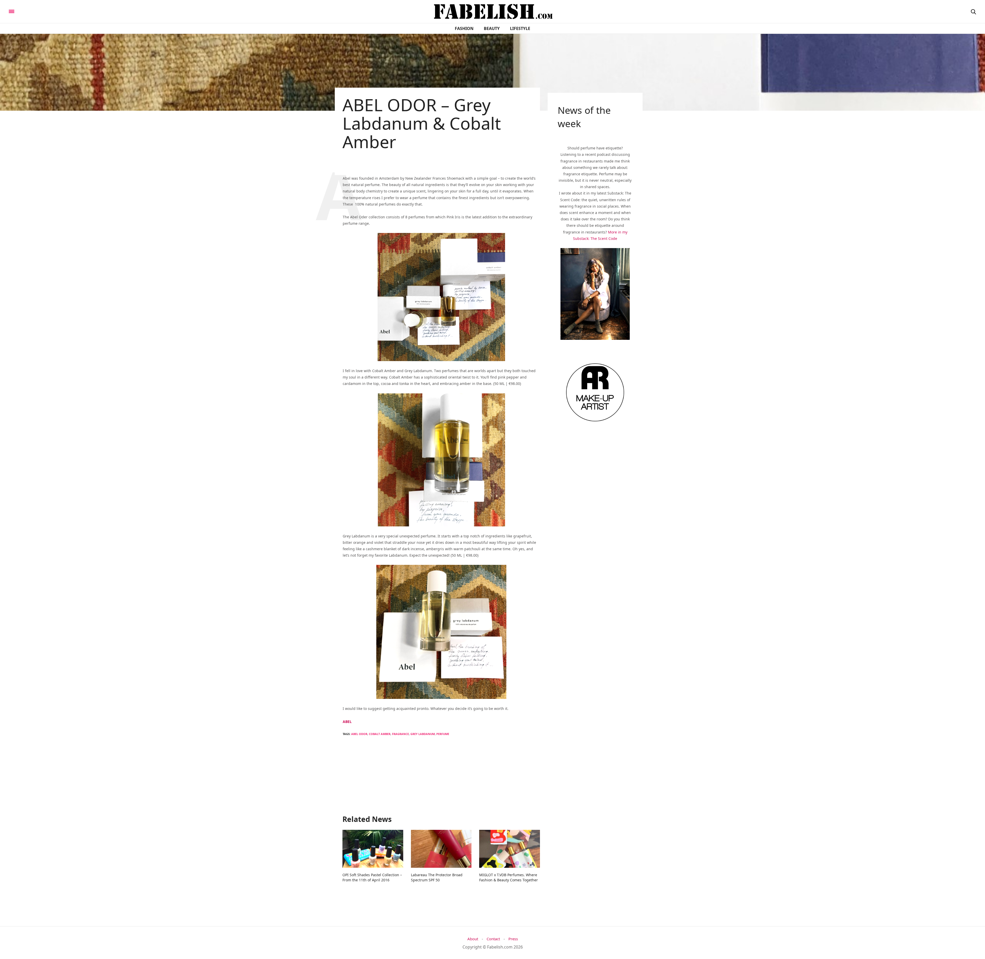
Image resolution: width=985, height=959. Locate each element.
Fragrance (400, 734)
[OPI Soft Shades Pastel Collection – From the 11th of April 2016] (372, 849)
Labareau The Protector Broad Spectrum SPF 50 (436, 877)
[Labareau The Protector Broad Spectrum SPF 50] (441, 849)
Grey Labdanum (422, 734)
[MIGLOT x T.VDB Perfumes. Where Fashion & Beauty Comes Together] (509, 849)
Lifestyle (520, 28)
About (472, 939)
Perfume (442, 734)
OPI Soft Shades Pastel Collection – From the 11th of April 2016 (372, 877)
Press (513, 939)
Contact (493, 939)
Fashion (464, 28)
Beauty (492, 28)
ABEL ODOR (359, 734)
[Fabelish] (54, 11)
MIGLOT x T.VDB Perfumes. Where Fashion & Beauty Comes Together (508, 877)
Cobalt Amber (379, 734)
